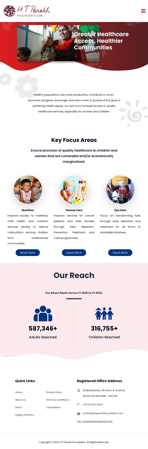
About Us (20, 399)
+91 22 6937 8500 (93, 404)
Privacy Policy (54, 392)
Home (18, 392)
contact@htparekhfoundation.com (103, 413)
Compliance (53, 407)
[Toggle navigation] (143, 11)
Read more (27, 252)
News (18, 407)
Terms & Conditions (57, 399)
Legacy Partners (24, 414)
